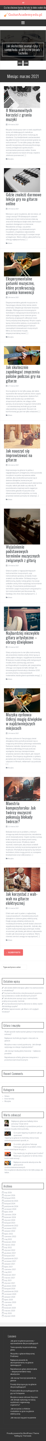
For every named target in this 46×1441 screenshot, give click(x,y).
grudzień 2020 (10, 1286)
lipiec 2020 (8, 1300)
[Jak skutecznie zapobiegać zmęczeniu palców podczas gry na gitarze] (22, 355)
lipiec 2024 (8, 1212)
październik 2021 (11, 1258)
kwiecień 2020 (10, 1308)
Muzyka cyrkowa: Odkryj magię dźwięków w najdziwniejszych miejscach (24, 721)
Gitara (10, 243)
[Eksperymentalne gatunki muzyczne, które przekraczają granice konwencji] (22, 264)
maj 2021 (8, 1272)
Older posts (13, 952)
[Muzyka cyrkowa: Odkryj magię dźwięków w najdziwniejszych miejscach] (22, 700)
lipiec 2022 (8, 1234)
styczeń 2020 (9, 1316)
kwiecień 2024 (10, 1217)
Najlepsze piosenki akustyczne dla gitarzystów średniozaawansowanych (22, 1164)
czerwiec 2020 (10, 1302)
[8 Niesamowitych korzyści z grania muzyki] (22, 97)
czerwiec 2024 (10, 1215)
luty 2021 (8, 1280)
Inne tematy (9, 1099)
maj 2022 (8, 1239)
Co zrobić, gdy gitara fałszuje (25, 1144)
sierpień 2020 (9, 1297)
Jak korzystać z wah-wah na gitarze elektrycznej (21, 898)
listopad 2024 (9, 1204)
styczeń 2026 (9, 1195)
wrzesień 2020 (10, 1294)
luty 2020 (8, 1313)
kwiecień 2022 (10, 1242)
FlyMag (17, 1436)
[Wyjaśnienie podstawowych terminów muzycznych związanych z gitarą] (22, 526)
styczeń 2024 (9, 1220)
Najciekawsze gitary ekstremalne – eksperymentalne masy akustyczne (23, 1371)
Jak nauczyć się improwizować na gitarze (19, 455)
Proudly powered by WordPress (19, 1433)
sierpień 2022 (9, 1231)
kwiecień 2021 (10, 1275)
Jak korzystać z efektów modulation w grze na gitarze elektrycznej (22, 1411)
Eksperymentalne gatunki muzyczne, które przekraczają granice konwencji (20, 285)
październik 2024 (11, 1206)
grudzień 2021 (10, 1253)
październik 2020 (11, 1291)
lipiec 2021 (8, 1267)
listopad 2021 (9, 1256)
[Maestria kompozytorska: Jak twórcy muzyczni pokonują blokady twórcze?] (22, 789)
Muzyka (11, 159)
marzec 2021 (9, 1278)
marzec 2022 (9, 1245)
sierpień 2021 (9, 1264)
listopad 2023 (9, 1223)
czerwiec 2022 (10, 1236)
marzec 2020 (9, 1311)
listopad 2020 (9, 1289)
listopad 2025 (9, 1198)
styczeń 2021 (9, 1283)
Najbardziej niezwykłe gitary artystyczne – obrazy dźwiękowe (22, 637)
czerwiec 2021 (10, 1269)
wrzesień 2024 (10, 1209)
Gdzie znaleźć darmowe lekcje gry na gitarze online (23, 198)
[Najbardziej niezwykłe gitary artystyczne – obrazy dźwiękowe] (22, 618)
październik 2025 (11, 1201)
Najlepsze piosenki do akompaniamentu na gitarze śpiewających (21, 1362)
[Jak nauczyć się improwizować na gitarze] (22, 436)
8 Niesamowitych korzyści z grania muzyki (19, 114)
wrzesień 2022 (10, 1228)
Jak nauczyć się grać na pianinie (23, 1418)
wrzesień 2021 (10, 1261)
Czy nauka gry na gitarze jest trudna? (28, 1153)
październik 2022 (11, 1226)
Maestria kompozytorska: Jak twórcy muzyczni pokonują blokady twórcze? (21, 812)
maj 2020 (8, 1305)
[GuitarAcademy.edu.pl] (23, 15)
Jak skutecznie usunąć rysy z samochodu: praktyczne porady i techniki (23, 49)
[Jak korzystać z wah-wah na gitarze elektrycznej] (22, 879)
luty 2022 (8, 1247)
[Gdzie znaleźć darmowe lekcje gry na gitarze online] (22, 180)
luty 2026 (8, 1193)
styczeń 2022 (9, 1250)
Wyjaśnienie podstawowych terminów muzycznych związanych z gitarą (23, 553)
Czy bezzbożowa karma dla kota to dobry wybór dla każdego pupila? (25, 9)
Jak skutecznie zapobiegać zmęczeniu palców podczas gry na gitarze (23, 374)
